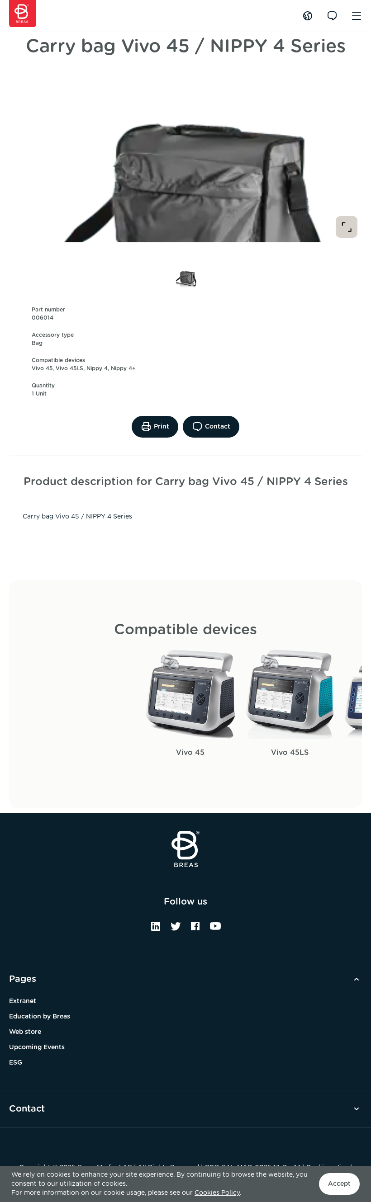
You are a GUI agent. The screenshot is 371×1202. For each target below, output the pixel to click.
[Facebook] (195, 929)
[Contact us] (332, 15)
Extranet (22, 1001)
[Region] (307, 15)
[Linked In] (155, 929)
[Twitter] (175, 929)
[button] (185, 274)
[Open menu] (356, 15)
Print (161, 427)
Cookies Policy (217, 1193)
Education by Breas (39, 1016)
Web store (25, 1032)
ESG (15, 1063)
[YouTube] (215, 929)
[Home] (22, 13)
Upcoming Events (37, 1047)
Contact (217, 427)
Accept (339, 1184)
